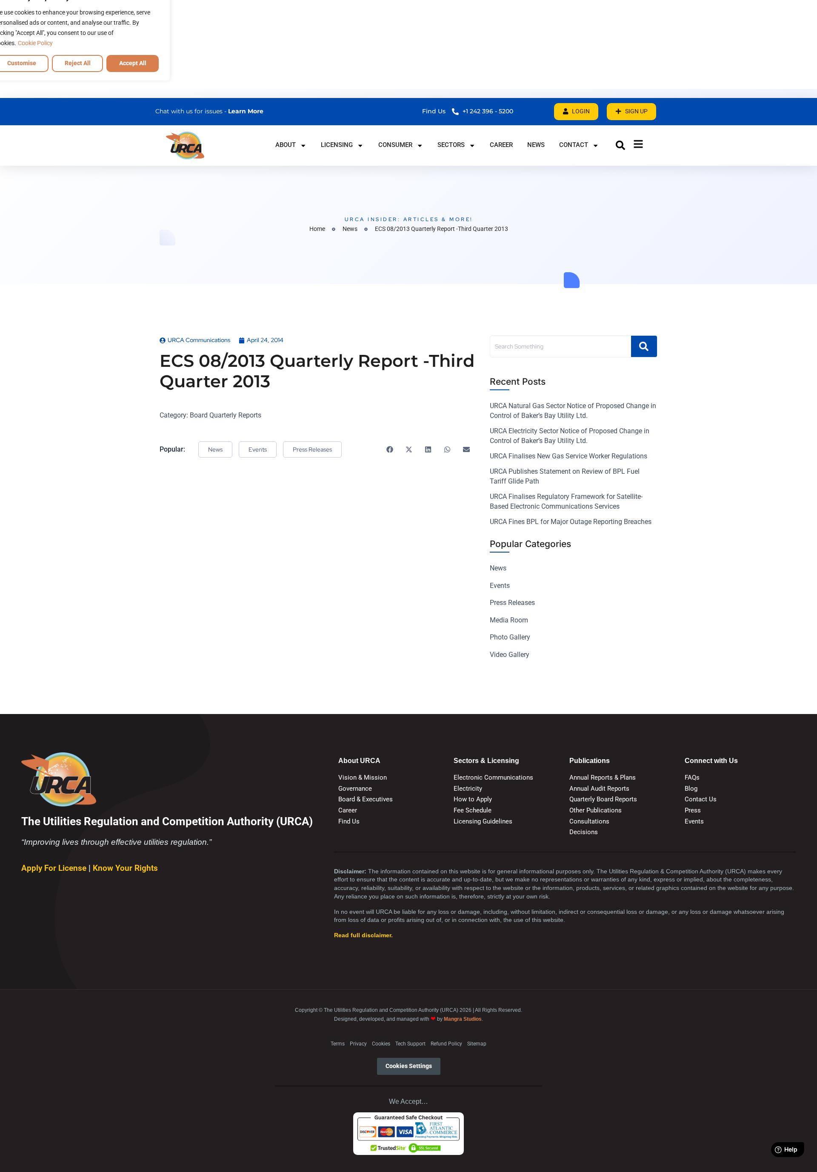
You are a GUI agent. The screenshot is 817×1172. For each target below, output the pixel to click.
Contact (573, 145)
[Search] (644, 346)
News (536, 145)
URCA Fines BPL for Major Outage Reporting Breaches (570, 522)
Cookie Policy (35, 43)
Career (501, 145)
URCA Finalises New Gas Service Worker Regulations (568, 456)
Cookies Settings (409, 1066)
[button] (620, 145)
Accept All (132, 63)
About (285, 145)
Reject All (78, 63)
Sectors (451, 145)
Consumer (395, 145)
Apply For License (55, 868)
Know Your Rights (125, 868)
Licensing (337, 145)
